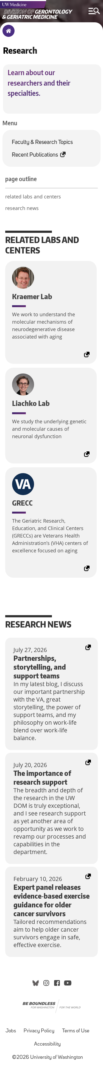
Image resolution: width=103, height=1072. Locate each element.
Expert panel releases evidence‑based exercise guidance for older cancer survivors (51, 878)
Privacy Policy (39, 1031)
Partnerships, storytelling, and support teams (45, 645)
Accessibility (47, 1044)
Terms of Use (75, 1031)
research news (22, 208)
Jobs (10, 1031)
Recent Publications (35, 155)
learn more (8, 269)
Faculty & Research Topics (42, 142)
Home (7, 34)
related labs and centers (33, 196)
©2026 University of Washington (47, 1057)
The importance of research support (42, 760)
